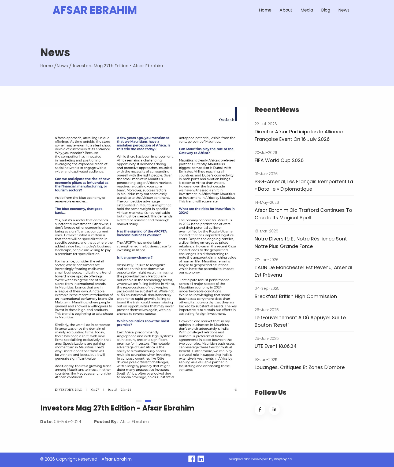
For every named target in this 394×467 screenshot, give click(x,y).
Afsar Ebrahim (95, 10)
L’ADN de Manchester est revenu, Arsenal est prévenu (303, 271)
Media (306, 10)
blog (325, 10)
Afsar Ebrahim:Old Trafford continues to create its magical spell (303, 214)
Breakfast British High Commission (296, 296)
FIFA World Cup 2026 (279, 160)
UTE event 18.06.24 (276, 346)
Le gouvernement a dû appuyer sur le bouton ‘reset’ (300, 321)
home (46, 66)
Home (265, 10)
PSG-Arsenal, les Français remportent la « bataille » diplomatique (304, 185)
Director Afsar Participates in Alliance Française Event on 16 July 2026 (299, 135)
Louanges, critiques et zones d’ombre (300, 367)
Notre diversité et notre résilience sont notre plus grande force (301, 242)
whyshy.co (283, 459)
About (286, 10)
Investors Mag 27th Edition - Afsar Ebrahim (118, 66)
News (344, 10)
